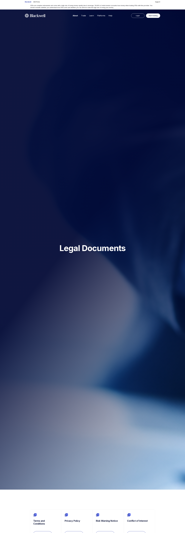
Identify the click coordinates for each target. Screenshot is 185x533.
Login (138, 15)
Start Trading (153, 15)
